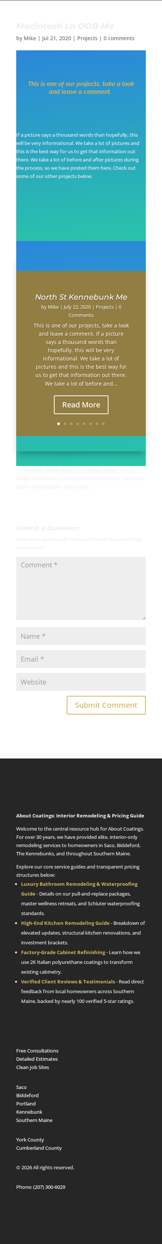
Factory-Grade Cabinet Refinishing (63, 952)
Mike (30, 38)
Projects (87, 38)
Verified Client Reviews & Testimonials (68, 981)
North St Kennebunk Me (81, 297)
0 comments (119, 38)
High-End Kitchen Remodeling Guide (65, 923)
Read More (81, 405)
